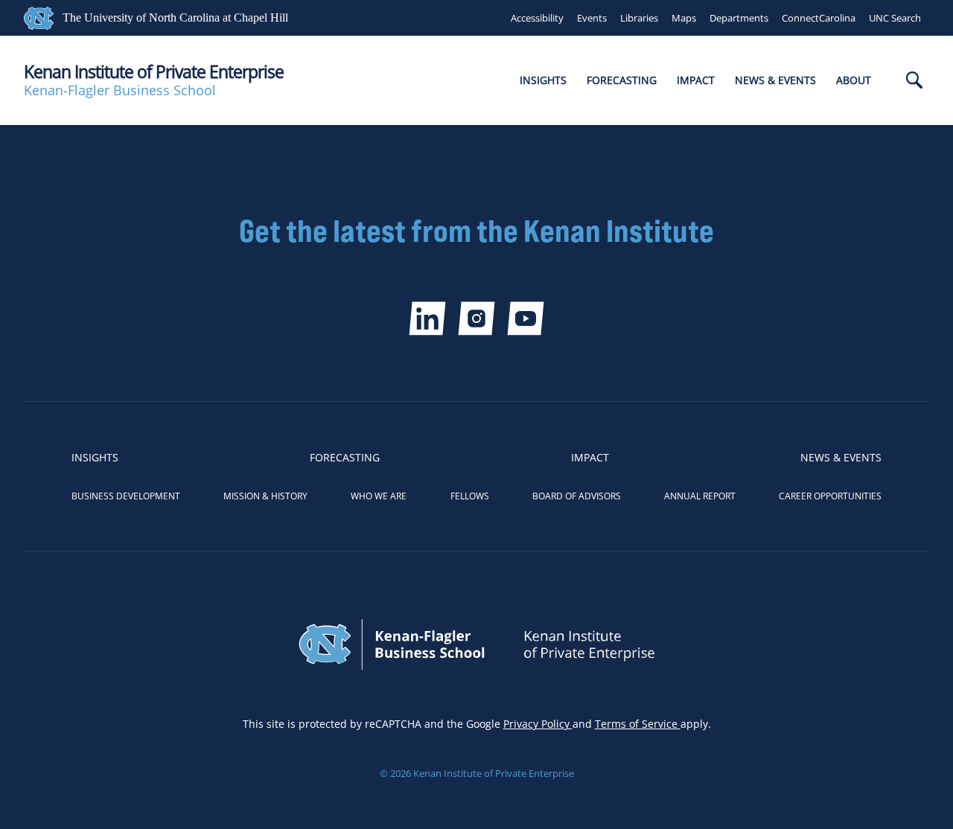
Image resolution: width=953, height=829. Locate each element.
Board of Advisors (576, 496)
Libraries (639, 18)
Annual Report (700, 496)
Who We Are (379, 496)
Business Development (125, 496)
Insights (543, 80)
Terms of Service (638, 724)
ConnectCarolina (818, 18)
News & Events (775, 80)
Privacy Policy (538, 724)
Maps (684, 18)
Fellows (469, 496)
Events (592, 18)
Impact (696, 80)
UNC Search (895, 18)
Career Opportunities (830, 496)
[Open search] (914, 81)
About (853, 80)
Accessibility (537, 18)
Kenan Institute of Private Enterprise (154, 71)
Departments (739, 18)
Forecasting (622, 80)
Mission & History (265, 496)
